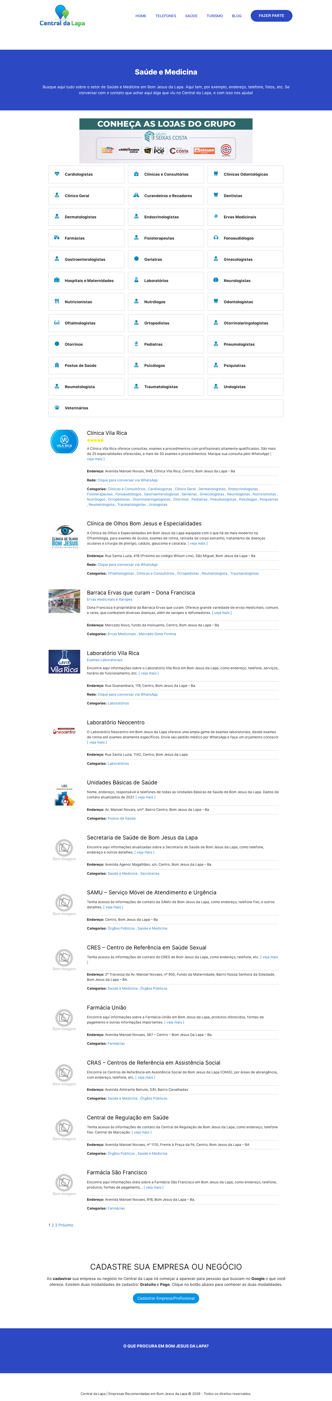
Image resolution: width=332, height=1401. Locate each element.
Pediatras (200, 499)
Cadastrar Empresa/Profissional (166, 1298)
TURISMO (215, 16)
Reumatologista (102, 504)
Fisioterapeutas (100, 494)
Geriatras (190, 494)
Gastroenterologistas (162, 494)
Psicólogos (248, 499)
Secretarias (149, 873)
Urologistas (158, 504)
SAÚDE (191, 16)
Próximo (65, 1225)
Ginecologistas (212, 494)
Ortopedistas (119, 499)
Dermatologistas (213, 489)
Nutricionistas (265, 494)
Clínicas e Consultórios (127, 489)
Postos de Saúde (122, 818)
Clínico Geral (186, 489)
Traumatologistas (132, 504)
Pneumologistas (223, 499)
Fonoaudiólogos (128, 494)
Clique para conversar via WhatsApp (128, 480)
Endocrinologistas (243, 489)
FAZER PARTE (271, 16)
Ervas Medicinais (122, 634)
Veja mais (198, 543)
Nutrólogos (96, 499)
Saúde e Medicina (123, 873)
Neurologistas (239, 494)
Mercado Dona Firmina (157, 634)
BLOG (237, 16)
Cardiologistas (160, 489)
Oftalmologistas (121, 573)
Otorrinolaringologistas (152, 499)
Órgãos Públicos (122, 928)
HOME (141, 16)
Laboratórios (118, 703)
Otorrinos (181, 499)
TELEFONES (165, 16)
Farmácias (116, 1043)
